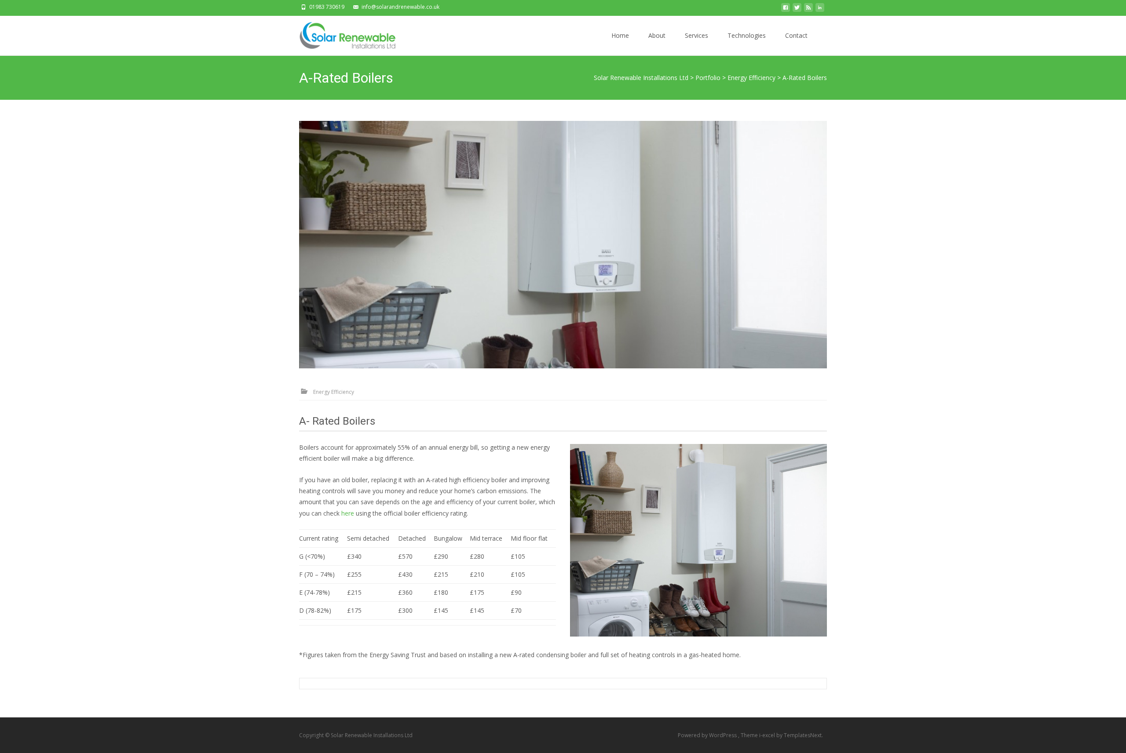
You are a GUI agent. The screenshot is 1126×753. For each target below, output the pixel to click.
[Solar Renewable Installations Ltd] (347, 33)
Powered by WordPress (708, 735)
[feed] (808, 10)
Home (620, 35)
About (656, 35)
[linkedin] (819, 10)
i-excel (767, 735)
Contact (796, 35)
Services (696, 35)
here (347, 513)
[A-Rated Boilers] (563, 244)
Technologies (747, 35)
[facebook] (785, 10)
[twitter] (797, 10)
